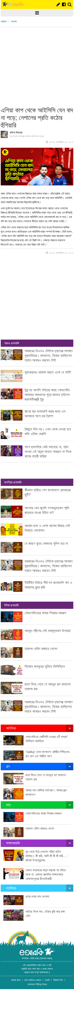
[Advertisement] (37, 66)
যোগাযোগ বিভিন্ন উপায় (37, 984)
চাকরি (47, 980)
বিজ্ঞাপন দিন (58, 980)
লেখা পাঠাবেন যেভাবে (32, 980)
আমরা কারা (15, 980)
